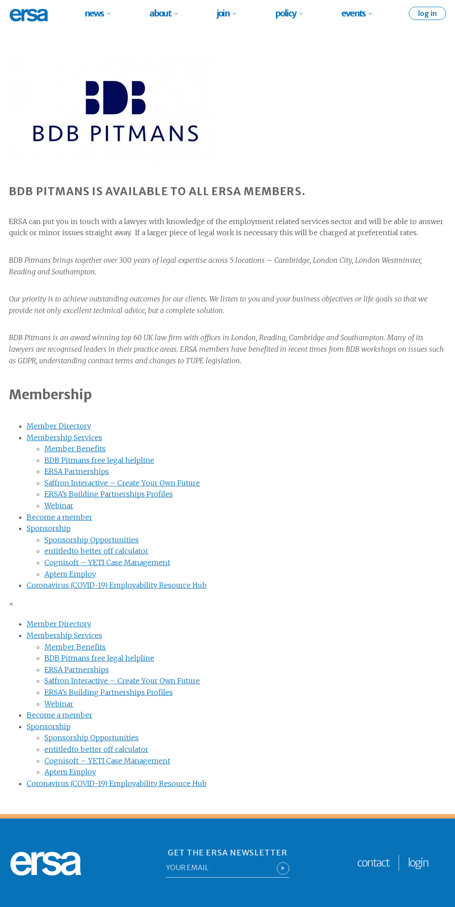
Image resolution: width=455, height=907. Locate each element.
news (94, 13)
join (223, 13)
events (353, 13)
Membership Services (64, 437)
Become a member (59, 517)
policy (285, 13)
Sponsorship (49, 528)
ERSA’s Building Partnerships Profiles (108, 494)
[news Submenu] (111, 13)
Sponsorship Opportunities (91, 539)
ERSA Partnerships (76, 471)
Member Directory (59, 425)
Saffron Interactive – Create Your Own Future (122, 482)
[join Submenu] (237, 13)
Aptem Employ (70, 574)
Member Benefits (75, 448)
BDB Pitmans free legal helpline (99, 460)
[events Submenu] (373, 13)
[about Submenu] (179, 13)
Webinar (58, 505)
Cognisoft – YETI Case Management (107, 562)
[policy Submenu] (303, 13)
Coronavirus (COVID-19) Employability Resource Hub (117, 585)
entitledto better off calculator (96, 550)
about (160, 13)
